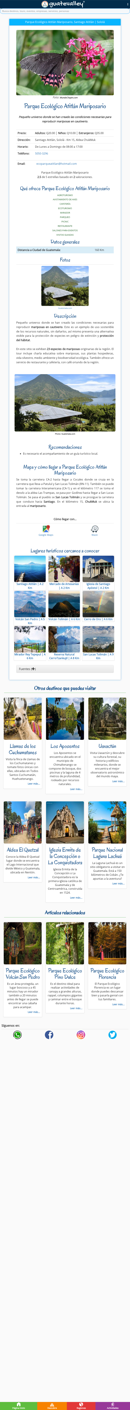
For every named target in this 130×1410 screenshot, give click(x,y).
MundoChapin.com (69, 97)
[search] (65, 11)
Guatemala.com (65, 308)
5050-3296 (41, 153)
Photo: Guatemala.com (65, 434)
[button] (127, 4)
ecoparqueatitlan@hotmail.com (56, 164)
